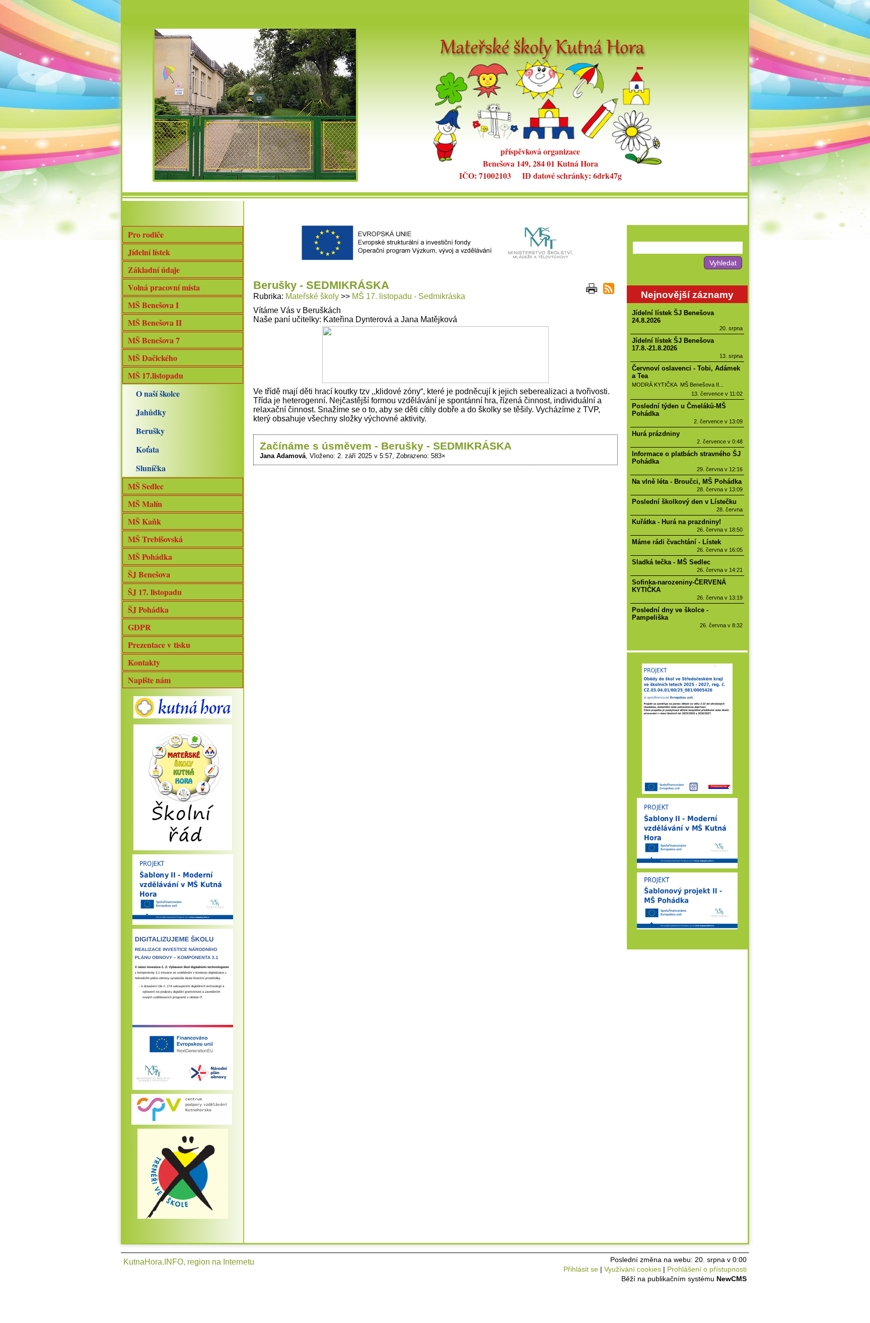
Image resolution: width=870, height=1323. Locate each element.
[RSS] (608, 288)
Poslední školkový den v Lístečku (684, 501)
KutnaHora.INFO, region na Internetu (188, 1262)
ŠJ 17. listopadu (155, 592)
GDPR (139, 627)
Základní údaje (154, 269)
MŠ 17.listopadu (155, 375)
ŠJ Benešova (149, 574)
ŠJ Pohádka (148, 609)
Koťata (147, 449)
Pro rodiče (146, 234)
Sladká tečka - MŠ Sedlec (671, 562)
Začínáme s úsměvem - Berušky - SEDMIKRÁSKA (386, 446)
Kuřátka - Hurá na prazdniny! (676, 522)
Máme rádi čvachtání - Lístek (676, 542)
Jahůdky (151, 412)
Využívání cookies (632, 1269)
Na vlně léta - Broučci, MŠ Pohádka (687, 481)
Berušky (150, 430)
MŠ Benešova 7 (154, 340)
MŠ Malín (145, 503)
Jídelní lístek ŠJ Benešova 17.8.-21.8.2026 (673, 344)
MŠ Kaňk (144, 521)
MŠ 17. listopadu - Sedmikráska (408, 296)
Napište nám (149, 680)
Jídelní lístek (149, 252)
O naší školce (158, 393)
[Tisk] (591, 288)
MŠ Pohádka (150, 556)
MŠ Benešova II (155, 322)
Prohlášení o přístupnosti (707, 1269)
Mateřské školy (312, 296)
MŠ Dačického (152, 357)
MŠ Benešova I (153, 305)
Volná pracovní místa (164, 287)
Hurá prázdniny (656, 433)
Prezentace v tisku (159, 644)
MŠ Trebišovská (155, 539)
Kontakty (144, 662)
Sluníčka (151, 468)
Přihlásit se (580, 1269)
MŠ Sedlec (146, 486)
